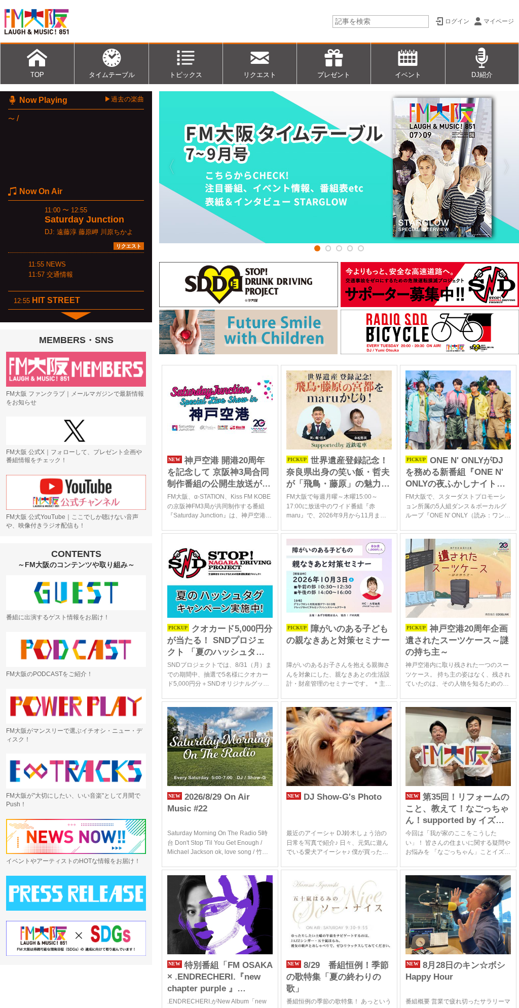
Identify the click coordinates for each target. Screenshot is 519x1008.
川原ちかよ (116, 232)
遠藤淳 (67, 232)
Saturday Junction (84, 219)
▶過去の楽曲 (124, 99)
